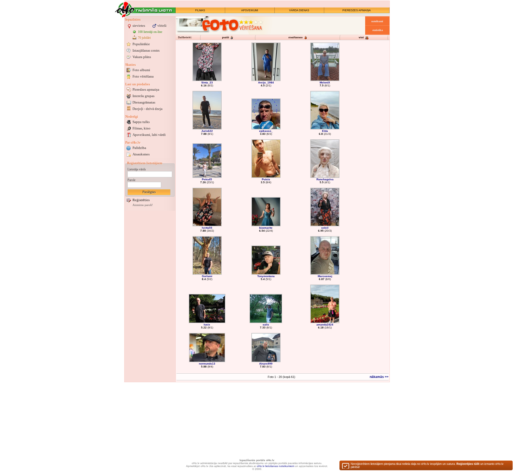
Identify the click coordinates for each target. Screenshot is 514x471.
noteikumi (377, 21)
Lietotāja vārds (136, 169)
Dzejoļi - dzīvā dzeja (147, 109)
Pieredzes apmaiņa (146, 89)
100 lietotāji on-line (150, 32)
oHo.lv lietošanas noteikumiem (275, 466)
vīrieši (162, 26)
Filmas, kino (141, 128)
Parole (131, 180)
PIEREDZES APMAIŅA (356, 10)
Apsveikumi (149, 135)
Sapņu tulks (141, 122)
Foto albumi (141, 70)
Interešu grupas (143, 96)
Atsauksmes (141, 154)
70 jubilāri (144, 38)
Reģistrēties (141, 200)
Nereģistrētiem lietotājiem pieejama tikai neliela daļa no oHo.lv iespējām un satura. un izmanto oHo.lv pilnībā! (427, 465)
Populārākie (141, 44)
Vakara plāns (142, 57)
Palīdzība (139, 148)
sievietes (139, 26)
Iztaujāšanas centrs (146, 50)
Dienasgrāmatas (144, 102)
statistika (377, 30)
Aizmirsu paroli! (143, 205)
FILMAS (200, 10)
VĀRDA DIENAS (299, 10)
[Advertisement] (149, 292)
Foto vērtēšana (143, 76)
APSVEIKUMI (249, 10)
